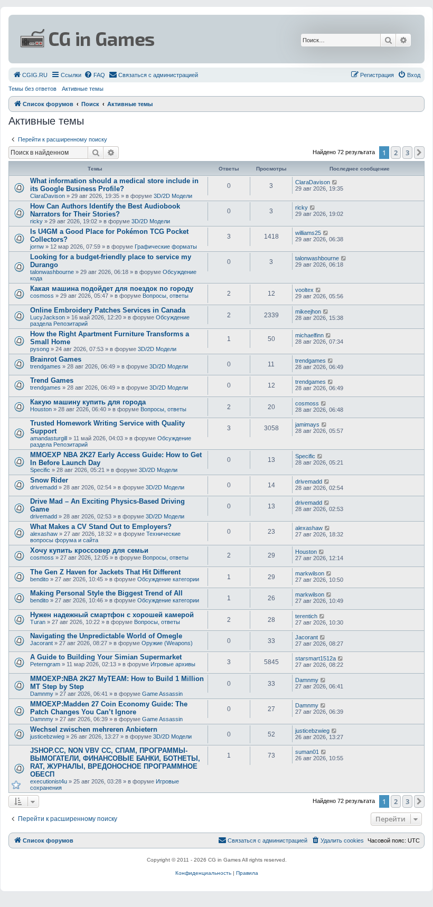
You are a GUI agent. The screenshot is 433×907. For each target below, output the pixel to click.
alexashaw (44, 534)
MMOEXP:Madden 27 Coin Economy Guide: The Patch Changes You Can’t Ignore (108, 708)
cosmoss (42, 295)
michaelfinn (309, 335)
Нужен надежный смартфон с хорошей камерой (112, 615)
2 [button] (396, 152)
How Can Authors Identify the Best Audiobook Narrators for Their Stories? (105, 210)
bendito (39, 579)
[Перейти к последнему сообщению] (335, 182)
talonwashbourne (52, 272)
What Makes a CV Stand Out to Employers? (101, 527)
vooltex (304, 290)
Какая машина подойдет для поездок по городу (111, 288)
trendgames (45, 366)
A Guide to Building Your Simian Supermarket (106, 657)
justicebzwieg (47, 736)
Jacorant (41, 643)
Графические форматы (166, 246)
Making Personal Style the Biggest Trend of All (106, 593)
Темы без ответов (32, 89)
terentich (306, 616)
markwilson (309, 573)
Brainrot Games (55, 359)
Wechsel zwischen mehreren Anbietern (93, 729)
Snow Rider (49, 480)
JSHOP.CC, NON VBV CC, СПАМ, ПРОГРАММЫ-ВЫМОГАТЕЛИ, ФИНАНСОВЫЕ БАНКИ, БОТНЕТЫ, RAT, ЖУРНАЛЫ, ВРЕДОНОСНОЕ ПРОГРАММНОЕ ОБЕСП (115, 762)
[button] (419, 152)
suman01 (307, 752)
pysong (39, 349)
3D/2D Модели (173, 196)
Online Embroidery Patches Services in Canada (107, 310)
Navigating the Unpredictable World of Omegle (106, 636)
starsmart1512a (315, 658)
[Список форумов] (148, 39)
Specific (40, 470)
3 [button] (407, 152)
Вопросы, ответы (166, 295)
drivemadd (43, 487)
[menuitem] (30, 75)
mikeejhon (308, 311)
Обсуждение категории (168, 579)
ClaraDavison (47, 196)
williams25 (308, 233)
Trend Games (51, 380)
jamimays (307, 424)
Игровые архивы (172, 664)
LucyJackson (47, 317)
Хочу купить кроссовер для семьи (89, 550)
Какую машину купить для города (88, 402)
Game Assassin (162, 694)
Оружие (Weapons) (167, 643)
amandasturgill (48, 438)
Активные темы (82, 89)
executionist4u (48, 781)
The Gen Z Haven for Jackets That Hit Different (105, 572)
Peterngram (45, 664)
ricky (36, 221)
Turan (37, 622)
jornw (37, 246)
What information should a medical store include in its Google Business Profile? (114, 185)
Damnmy (41, 694)
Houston (41, 409)
